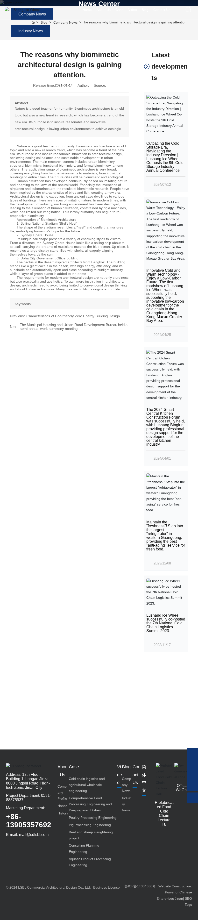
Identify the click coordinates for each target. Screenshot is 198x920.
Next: (14, 327)
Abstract (21, 103)
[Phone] (192, 753)
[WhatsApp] (192, 764)
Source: (100, 85)
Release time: (44, 85)
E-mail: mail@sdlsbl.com (27, 835)
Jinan (179, 898)
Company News (65, 22)
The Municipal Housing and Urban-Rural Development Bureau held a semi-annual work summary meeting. (73, 327)
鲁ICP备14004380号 (140, 886)
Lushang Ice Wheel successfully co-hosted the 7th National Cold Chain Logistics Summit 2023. (165, 623)
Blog (44, 22)
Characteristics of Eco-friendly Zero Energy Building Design (73, 316)
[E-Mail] (192, 775)
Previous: (17, 316)
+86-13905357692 (28, 821)
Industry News (30, 31)
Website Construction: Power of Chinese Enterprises (174, 892)
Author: (83, 85)
